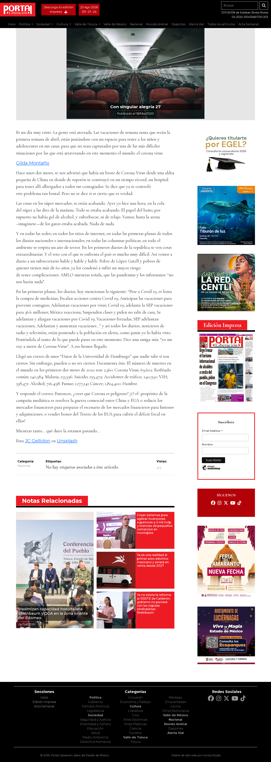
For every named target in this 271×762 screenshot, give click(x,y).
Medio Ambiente (95, 737)
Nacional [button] (136, 24)
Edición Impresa (44, 702)
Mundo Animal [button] (157, 24)
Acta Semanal (248, 24)
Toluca (135, 742)
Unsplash (67, 440)
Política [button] (25, 24)
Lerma (175, 706)
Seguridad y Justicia (95, 719)
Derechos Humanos (95, 742)
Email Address (212, 431)
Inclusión (135, 697)
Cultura (135, 706)
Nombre (207, 444)
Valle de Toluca (135, 737)
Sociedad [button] (44, 24)
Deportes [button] (178, 24)
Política (95, 697)
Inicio (11, 24)
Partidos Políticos (95, 706)
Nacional (24, 466)
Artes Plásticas (135, 724)
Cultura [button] (63, 24)
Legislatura (95, 711)
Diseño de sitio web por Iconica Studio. (196, 755)
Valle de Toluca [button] (86, 24)
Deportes (175, 728)
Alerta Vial (175, 733)
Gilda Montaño (32, 163)
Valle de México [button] (115, 24)
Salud (95, 733)
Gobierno (95, 702)
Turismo (135, 733)
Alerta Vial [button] (196, 24)
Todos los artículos (221, 24)
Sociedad (95, 715)
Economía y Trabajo (135, 702)
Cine (135, 715)
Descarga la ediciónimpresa (58, 9)
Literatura (135, 711)
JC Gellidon (37, 440)
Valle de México (175, 715)
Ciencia (135, 728)
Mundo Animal (175, 724)
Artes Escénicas (135, 719)
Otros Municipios (175, 711)
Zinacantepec (175, 702)
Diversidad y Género (95, 724)
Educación (95, 728)
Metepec (175, 697)
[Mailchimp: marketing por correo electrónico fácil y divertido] (211, 469)
